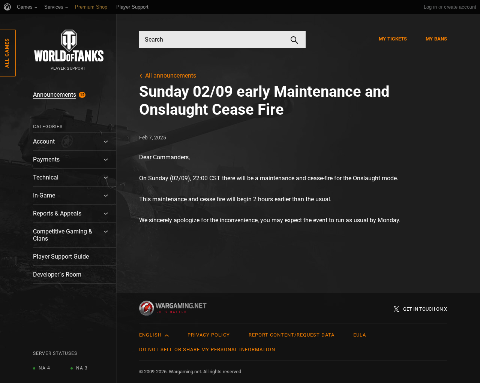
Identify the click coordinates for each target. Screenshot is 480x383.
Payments (46, 159)
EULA (359, 335)
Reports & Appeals (57, 213)
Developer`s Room (57, 274)
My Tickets (393, 39)
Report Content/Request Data (291, 335)
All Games (7, 53)
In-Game (44, 195)
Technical (45, 177)
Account (44, 141)
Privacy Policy (209, 335)
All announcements (170, 75)
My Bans (436, 39)
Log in (430, 7)
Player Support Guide (61, 256)
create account (460, 7)
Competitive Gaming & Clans (62, 235)
